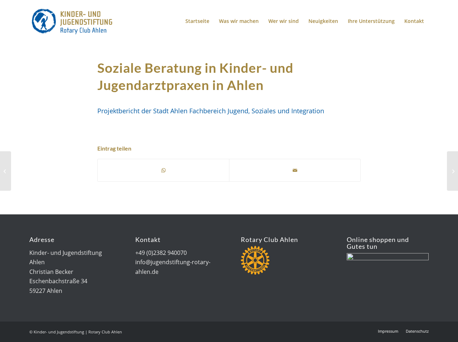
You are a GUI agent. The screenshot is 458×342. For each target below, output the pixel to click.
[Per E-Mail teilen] (294, 170)
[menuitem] (197, 21)
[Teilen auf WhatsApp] (163, 170)
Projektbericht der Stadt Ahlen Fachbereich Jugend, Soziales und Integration (210, 110)
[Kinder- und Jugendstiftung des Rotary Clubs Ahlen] (71, 21)
